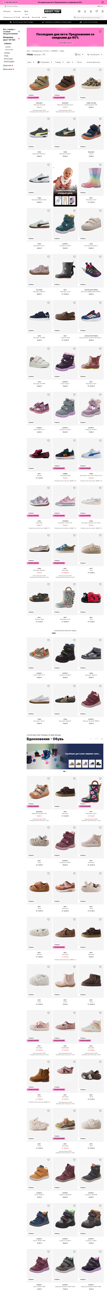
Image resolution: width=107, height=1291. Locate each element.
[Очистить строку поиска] (102, 17)
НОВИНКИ (54, 51)
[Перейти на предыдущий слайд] (90, 739)
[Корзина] (102, 11)
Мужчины (17, 11)
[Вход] (85, 11)
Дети (26, 11)
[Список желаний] (97, 11)
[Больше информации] (39, 113)
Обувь (62, 51)
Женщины (6, 11)
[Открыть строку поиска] (74, 17)
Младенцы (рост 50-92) (40, 51)
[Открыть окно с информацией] (102, 2)
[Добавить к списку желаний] (48, 70)
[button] (79, 54)
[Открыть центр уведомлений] (91, 11)
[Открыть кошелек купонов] (79, 11)
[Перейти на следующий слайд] (102, 739)
